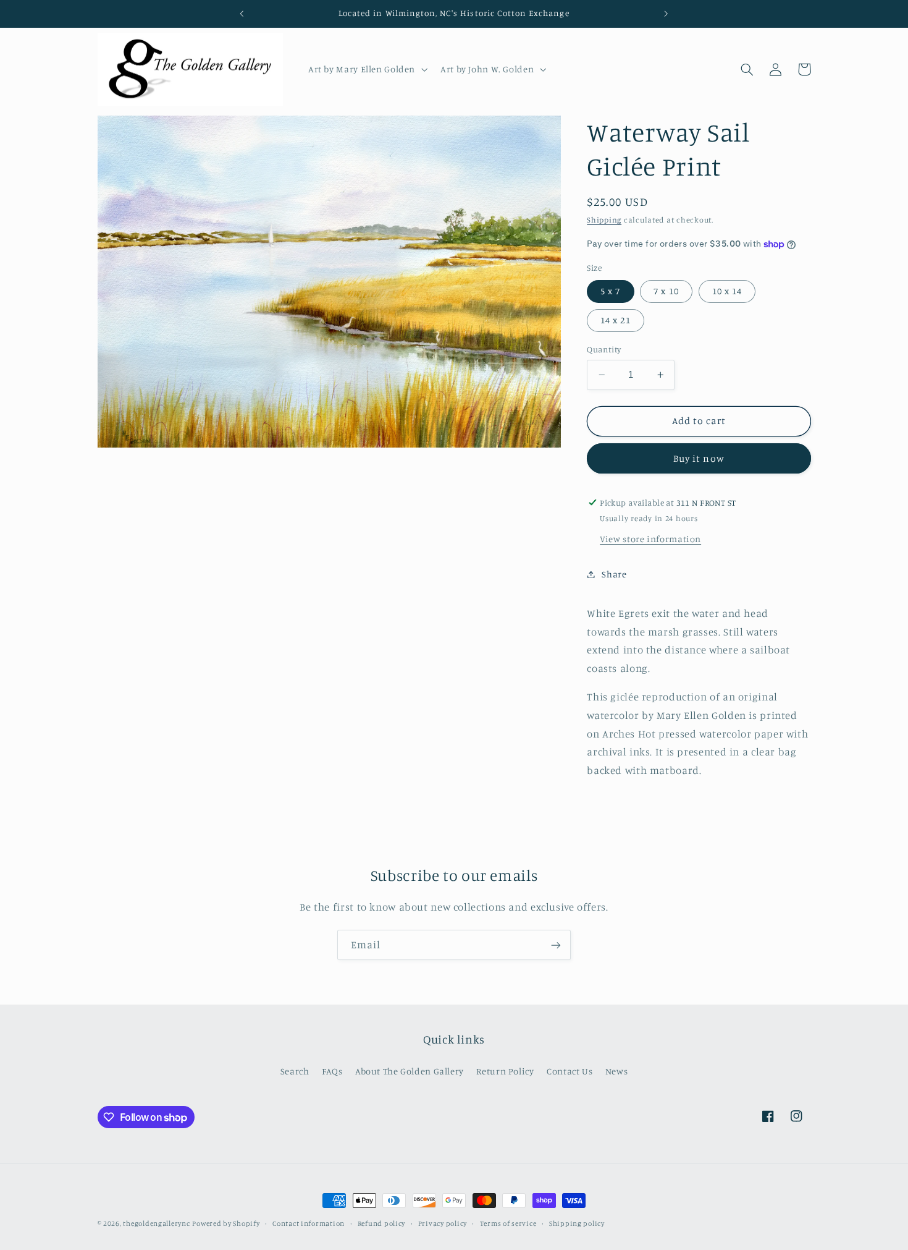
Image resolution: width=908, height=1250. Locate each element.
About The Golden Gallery (409, 1071)
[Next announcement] (665, 13)
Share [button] (614, 574)
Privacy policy (442, 1223)
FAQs (332, 1071)
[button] (366, 69)
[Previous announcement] (242, 13)
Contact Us (569, 1071)
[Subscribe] (556, 945)
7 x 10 (666, 291)
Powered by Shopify (225, 1223)
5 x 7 (610, 291)
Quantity (604, 349)
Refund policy (382, 1223)
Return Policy (505, 1071)
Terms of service (508, 1223)
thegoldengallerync (156, 1223)
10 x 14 (727, 291)
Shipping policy (577, 1223)
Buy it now (699, 458)
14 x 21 (615, 320)
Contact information (308, 1223)
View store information (650, 539)
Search (294, 1071)
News (616, 1071)
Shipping (604, 219)
